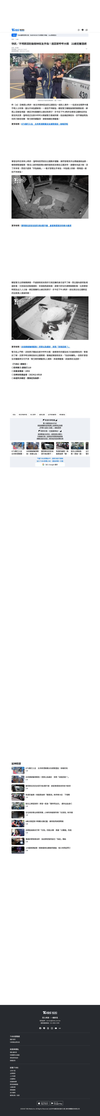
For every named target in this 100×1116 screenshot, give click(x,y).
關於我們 (12, 1039)
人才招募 (12, 1076)
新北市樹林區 (23, 415)
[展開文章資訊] (86, 49)
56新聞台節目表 (15, 1042)
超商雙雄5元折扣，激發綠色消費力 (50, 434)
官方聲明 (12, 1093)
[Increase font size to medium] (79, 30)
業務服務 (12, 1090)
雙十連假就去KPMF (50, 423)
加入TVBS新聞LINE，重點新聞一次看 (50, 461)
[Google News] (60, 1028)
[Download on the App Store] (43, 1103)
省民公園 (42, 415)
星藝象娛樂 (13, 1082)
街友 (14, 415)
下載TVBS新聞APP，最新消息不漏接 (50, 458)
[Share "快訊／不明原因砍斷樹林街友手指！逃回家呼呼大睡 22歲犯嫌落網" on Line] (83, 30)
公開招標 (12, 1087)
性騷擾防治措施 (15, 1055)
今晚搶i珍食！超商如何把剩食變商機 (50, 436)
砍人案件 (33, 415)
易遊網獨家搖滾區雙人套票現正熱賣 (50, 425)
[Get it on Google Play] (56, 1103)
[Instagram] (52, 1028)
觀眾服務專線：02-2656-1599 (50, 1023)
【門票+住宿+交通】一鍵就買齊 (50, 428)
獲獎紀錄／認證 (15, 1095)
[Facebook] (40, 1028)
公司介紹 (12, 1071)
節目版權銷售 (14, 1084)
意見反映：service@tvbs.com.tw (50, 1021)
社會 (17, 39)
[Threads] (48, 1028)
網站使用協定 (14, 1058)
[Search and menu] (86, 30)
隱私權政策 (13, 1052)
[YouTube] (56, 1028)
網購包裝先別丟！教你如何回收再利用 (50, 438)
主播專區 (12, 1079)
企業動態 (12, 1073)
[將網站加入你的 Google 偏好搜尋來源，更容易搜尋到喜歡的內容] (50, 465)
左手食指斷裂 (52, 415)
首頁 (13, 39)
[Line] (44, 1028)
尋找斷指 (62, 415)
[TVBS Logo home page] (18, 30)
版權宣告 (12, 1060)
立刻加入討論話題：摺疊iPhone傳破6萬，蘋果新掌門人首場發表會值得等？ (40, 35)
